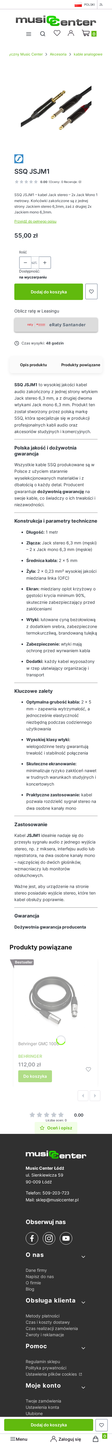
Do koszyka (35, 1076)
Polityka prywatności (46, 1367)
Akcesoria (58, 54)
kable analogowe (88, 54)
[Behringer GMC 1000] (55, 1001)
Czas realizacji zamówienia (52, 1328)
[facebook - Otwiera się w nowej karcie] (32, 1238)
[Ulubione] (58, 33)
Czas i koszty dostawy (48, 1322)
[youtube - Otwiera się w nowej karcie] (65, 1238)
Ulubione (34, 1413)
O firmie (33, 1282)
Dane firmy (36, 1270)
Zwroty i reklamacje (45, 1334)
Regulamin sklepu (43, 1361)
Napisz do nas (40, 1276)
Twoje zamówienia (43, 1400)
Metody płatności (42, 1315)
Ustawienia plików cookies (52, 1374)
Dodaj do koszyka (49, 291)
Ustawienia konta (42, 1407)
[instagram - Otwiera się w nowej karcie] (49, 1238)
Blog (30, 1288)
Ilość (23, 252)
